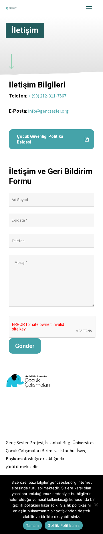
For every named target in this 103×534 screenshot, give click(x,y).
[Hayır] (96, 504)
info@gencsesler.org (48, 111)
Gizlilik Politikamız (63, 525)
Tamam (32, 525)
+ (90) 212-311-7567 (47, 96)
